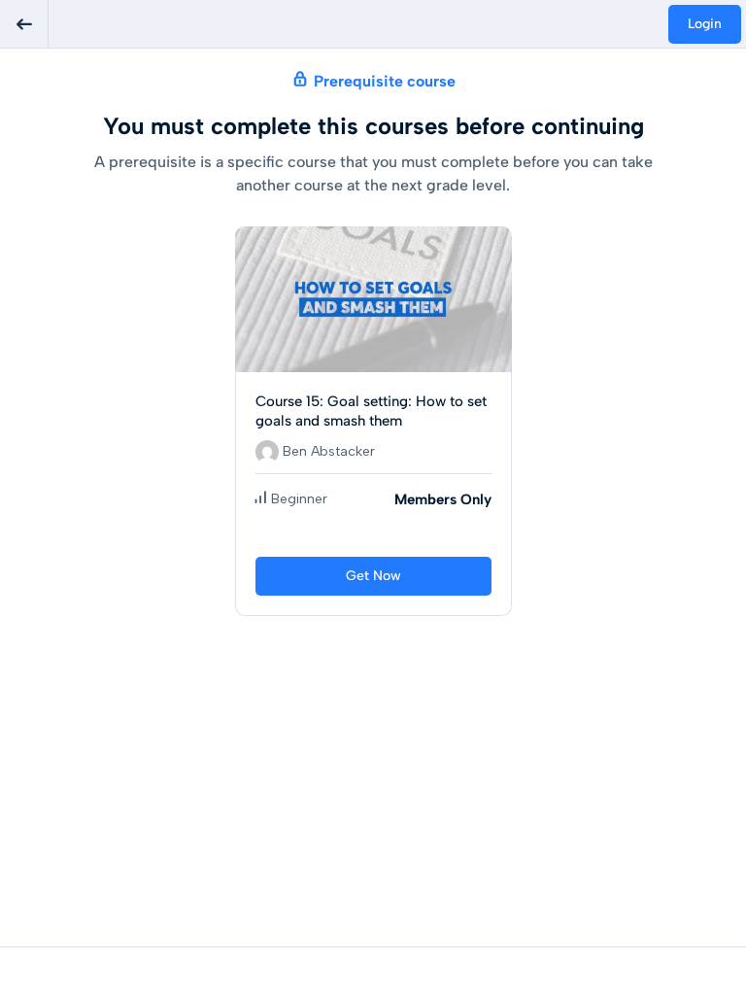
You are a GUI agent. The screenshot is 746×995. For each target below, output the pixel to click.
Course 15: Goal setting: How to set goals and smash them (371, 411)
